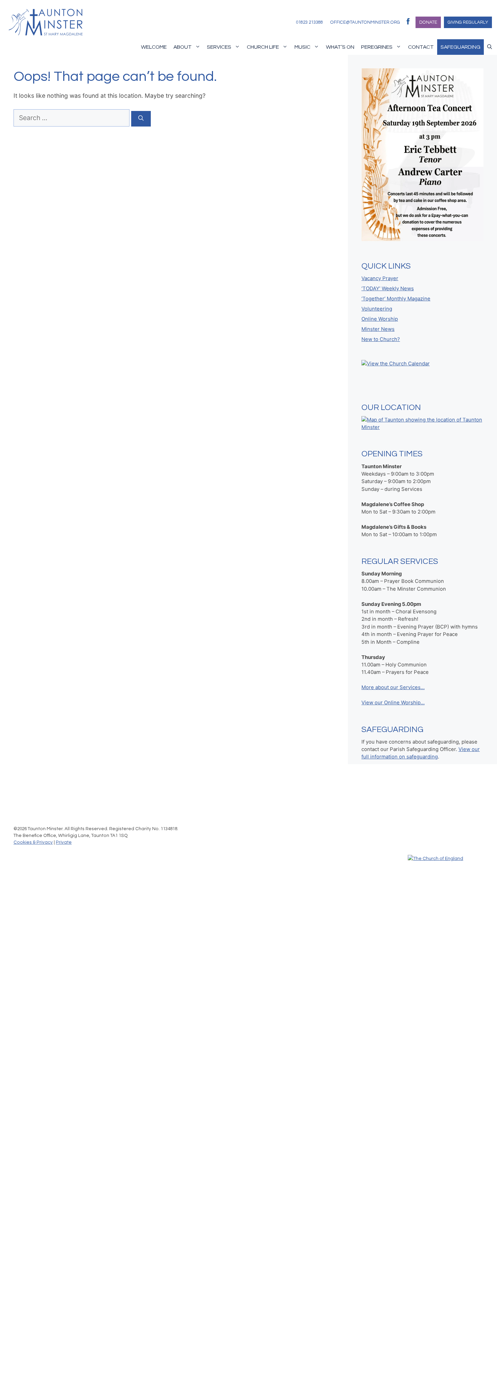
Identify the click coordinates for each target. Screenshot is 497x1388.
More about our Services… (393, 687)
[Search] (141, 119)
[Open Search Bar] (489, 47)
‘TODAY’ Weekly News (387, 289)
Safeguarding (460, 47)
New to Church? (380, 339)
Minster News (378, 329)
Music (302, 47)
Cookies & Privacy (33, 842)
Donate (428, 22)
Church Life (263, 47)
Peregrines (377, 47)
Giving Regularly (468, 22)
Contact (421, 47)
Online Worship (379, 319)
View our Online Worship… (393, 703)
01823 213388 (309, 22)
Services (219, 47)
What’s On (340, 47)
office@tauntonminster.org (365, 22)
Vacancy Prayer (379, 278)
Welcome (154, 47)
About (182, 47)
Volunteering (376, 309)
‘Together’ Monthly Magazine (395, 299)
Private (64, 842)
